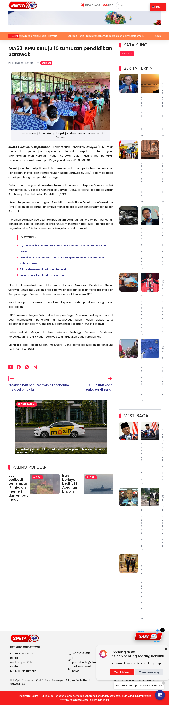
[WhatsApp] (27, 367)
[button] (17, 425)
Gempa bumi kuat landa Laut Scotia (42, 275)
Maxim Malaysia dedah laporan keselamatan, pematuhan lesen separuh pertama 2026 (60, 451)
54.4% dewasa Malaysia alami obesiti (43, 269)
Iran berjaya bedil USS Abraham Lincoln (70, 483)
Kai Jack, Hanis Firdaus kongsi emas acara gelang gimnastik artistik (82, 36)
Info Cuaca (92, 5)
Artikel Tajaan (26, 404)
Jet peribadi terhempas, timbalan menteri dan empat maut (18, 487)
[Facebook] (19, 367)
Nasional (46, 63)
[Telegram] (35, 367)
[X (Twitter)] (10, 367)
